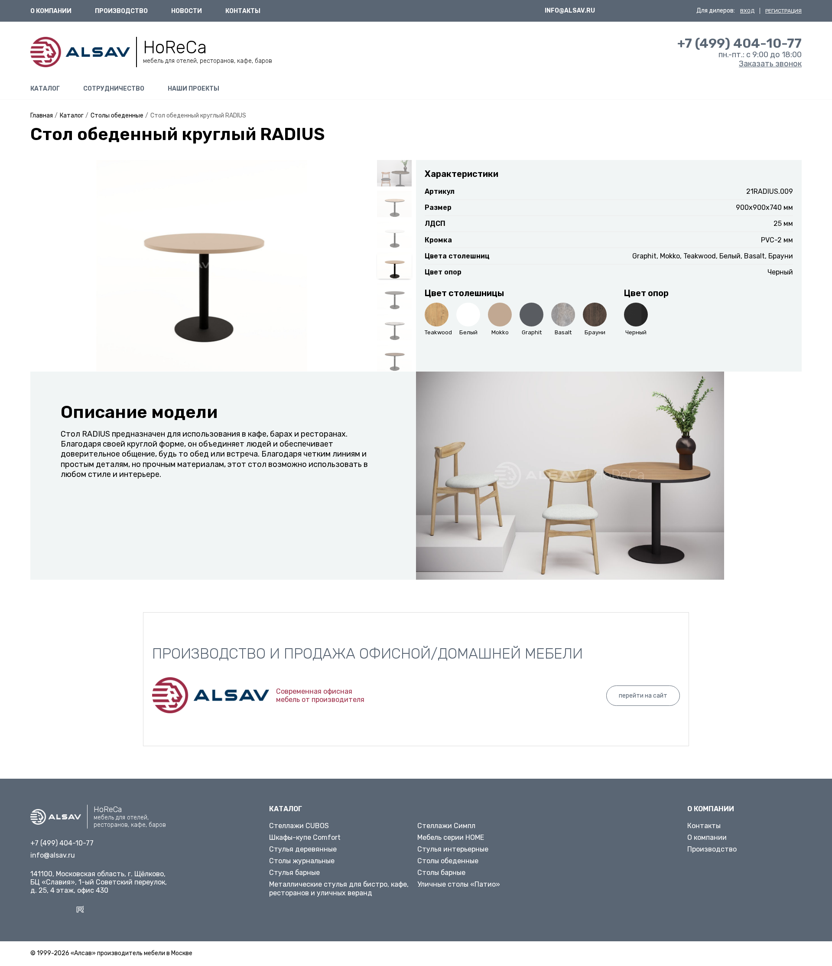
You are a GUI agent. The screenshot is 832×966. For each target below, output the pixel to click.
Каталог (45, 88)
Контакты (242, 11)
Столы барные (441, 872)
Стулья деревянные (303, 849)
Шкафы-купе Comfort (305, 837)
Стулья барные (294, 872)
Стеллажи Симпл (446, 826)
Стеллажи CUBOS (299, 826)
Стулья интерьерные (452, 849)
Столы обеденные (447, 861)
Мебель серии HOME (450, 837)
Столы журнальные (302, 861)
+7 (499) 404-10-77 (739, 43)
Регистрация (783, 11)
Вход (747, 11)
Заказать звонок (770, 64)
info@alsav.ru (570, 10)
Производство (121, 11)
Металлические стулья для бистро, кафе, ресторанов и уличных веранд (339, 888)
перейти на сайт (643, 695)
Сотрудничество (113, 88)
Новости (186, 11)
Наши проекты (193, 88)
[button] (41, 273)
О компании (51, 11)
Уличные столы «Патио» (458, 884)
